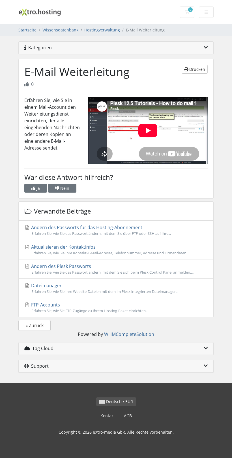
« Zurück (34, 325)
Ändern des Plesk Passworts (112, 269)
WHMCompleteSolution (129, 334)
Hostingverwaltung (102, 30)
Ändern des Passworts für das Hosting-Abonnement (100, 230)
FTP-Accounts (88, 307)
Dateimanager (104, 288)
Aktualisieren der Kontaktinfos (109, 249)
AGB (128, 415)
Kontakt (107, 415)
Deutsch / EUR (119, 401)
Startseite (27, 30)
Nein (64, 188)
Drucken (196, 69)
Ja (37, 188)
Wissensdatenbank (60, 30)
